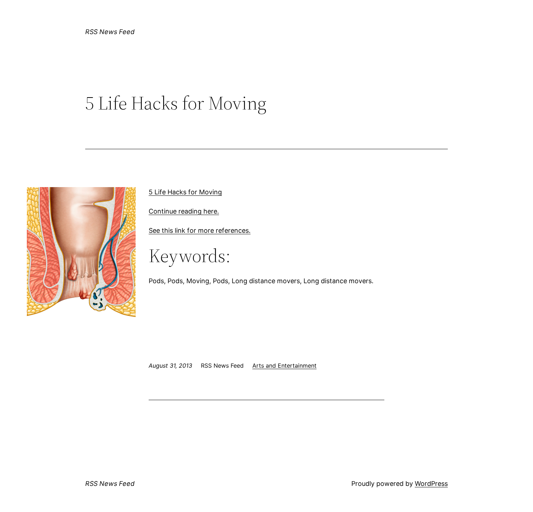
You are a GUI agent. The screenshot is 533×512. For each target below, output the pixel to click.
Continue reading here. (184, 211)
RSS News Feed (110, 32)
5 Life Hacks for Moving (185, 192)
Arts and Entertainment (284, 365)
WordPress (431, 483)
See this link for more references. (200, 230)
